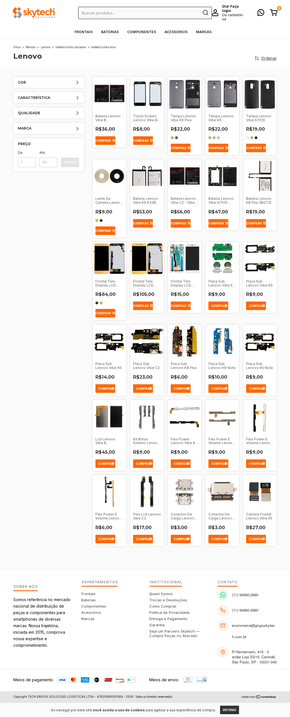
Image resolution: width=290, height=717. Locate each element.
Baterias (110, 32)
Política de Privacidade (169, 612)
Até (42, 152)
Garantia (157, 625)
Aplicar (70, 162)
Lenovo (45, 47)
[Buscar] (205, 13)
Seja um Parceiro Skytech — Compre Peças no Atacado (174, 633)
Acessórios (176, 32)
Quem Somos (161, 593)
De (20, 152)
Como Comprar (162, 606)
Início (17, 47)
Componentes (141, 32)
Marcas (204, 32)
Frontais (83, 32)
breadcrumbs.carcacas (71, 47)
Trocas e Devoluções (168, 600)
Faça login (230, 8)
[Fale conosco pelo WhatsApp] (261, 14)
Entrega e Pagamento (168, 618)
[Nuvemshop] (259, 697)
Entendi (229, 710)
